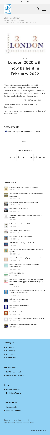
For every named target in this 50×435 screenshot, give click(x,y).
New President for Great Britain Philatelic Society (26, 318)
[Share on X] (10, 157)
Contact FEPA (25, 2)
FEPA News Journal (13, 372)
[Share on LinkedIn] (23, 157)
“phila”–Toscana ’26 (16, 312)
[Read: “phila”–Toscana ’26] (6, 313)
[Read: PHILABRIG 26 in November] (6, 210)
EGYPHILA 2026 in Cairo (17, 273)
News (25, 58)
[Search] (36, 9)
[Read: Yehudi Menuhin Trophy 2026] (6, 225)
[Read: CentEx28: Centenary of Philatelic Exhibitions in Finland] (6, 216)
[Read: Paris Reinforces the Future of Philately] (6, 326)
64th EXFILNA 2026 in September (20, 236)
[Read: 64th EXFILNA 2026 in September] (6, 238)
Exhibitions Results (13, 393)
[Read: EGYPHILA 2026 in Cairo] (6, 274)
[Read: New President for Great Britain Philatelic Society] (6, 319)
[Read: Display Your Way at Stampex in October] (6, 203)
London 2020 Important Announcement (20, 131)
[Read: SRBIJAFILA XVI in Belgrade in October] (6, 244)
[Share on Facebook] (6, 157)
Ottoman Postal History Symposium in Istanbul (25, 258)
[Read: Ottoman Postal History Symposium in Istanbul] (6, 259)
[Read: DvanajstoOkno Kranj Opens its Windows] (6, 188)
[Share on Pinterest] (19, 157)
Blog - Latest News (12, 18)
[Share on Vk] (31, 157)
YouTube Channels (13, 410)
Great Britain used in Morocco (20, 230)
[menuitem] (26, 2)
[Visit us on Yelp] (44, 157)
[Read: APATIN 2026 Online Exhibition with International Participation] (6, 195)
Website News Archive (15, 375)
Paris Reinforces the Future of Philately (23, 324)
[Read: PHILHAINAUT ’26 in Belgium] (6, 307)
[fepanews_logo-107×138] (21, 9)
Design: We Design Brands (38, 430)
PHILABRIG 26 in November (18, 209)
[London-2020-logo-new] (25, 43)
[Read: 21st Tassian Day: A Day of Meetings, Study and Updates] (6, 250)
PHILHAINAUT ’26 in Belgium (19, 305)
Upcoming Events (13, 389)
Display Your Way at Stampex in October (23, 202)
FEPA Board (10, 347)
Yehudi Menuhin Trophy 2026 (19, 224)
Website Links (11, 407)
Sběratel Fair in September (18, 299)
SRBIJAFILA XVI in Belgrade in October (22, 243)
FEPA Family (10, 351)
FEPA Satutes (11, 354)
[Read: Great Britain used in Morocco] (6, 231)
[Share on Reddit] (36, 157)
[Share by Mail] (40, 157)
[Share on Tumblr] (27, 157)
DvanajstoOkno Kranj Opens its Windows (23, 187)
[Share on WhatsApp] (14, 157)
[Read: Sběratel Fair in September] (6, 300)
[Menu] (42, 9)
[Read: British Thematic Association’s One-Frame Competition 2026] (6, 265)
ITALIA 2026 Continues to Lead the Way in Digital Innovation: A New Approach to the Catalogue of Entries (26, 281)
